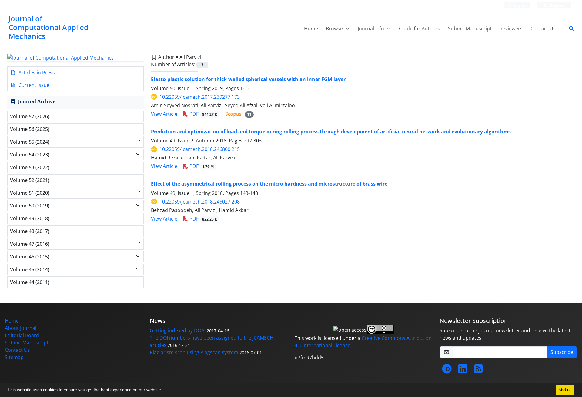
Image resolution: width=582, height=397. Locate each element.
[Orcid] (447, 370)
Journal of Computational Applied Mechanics (48, 27)
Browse (335, 28)
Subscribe (561, 352)
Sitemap (14, 357)
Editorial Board (22, 335)
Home (311, 28)
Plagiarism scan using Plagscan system (194, 352)
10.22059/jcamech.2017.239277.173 (199, 97)
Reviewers (511, 28)
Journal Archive (36, 101)
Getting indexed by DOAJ (178, 330)
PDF (202, 114)
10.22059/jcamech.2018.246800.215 (199, 149)
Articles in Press (36, 72)
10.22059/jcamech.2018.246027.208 (199, 201)
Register (557, 5)
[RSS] (478, 370)
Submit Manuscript (470, 28)
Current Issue (33, 85)
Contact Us (543, 28)
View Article (164, 114)
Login (518, 5)
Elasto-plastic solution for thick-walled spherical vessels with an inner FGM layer (248, 79)
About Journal (20, 328)
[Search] (569, 28)
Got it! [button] (565, 390)
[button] (164, 391)
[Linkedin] (462, 370)
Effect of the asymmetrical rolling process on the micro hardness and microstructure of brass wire (269, 183)
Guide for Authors (419, 28)
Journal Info (371, 28)
